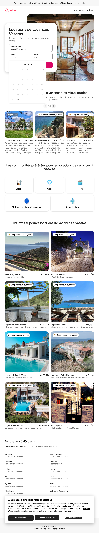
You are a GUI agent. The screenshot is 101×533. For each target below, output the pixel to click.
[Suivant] (54, 106)
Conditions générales (56, 529)
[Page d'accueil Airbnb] (11, 10)
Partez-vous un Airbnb (82, 10)
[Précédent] (45, 106)
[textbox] (20, 57)
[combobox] (31, 48)
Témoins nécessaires (47, 518)
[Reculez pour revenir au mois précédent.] (13, 64)
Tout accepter (20, 518)
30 (13, 100)
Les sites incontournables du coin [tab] (44, 447)
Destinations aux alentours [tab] (16, 447)
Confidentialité (40, 529)
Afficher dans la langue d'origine (72, 3)
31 (18, 100)
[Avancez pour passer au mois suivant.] (41, 64)
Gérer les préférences (73, 518)
